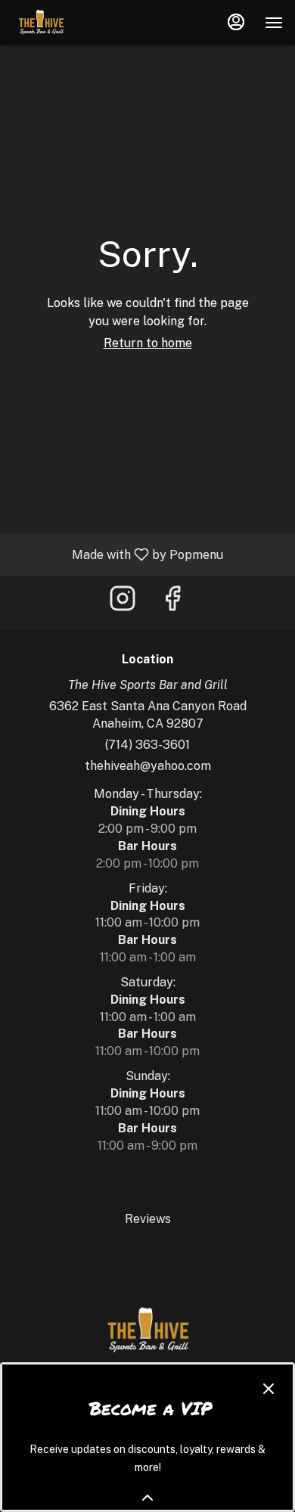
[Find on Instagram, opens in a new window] (122, 602)
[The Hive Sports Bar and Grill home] (80, 23)
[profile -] (236, 22)
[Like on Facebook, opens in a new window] (172, 602)
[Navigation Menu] (273, 23)
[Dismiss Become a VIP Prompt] (268, 1389)
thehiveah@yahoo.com (148, 766)
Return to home (148, 343)
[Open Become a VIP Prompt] (147, 1498)
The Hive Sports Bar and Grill (147, 1330)
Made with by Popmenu (117, 554)
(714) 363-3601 (147, 744)
